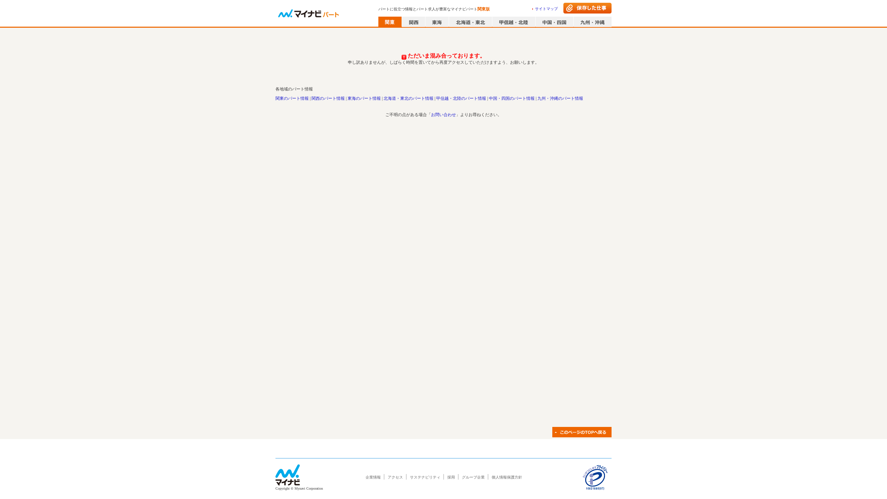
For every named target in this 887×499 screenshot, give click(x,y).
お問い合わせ (443, 114)
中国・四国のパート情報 (512, 98)
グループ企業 (473, 477)
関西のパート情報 (328, 98)
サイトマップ (546, 9)
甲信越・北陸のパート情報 (461, 98)
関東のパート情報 (292, 98)
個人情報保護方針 (507, 477)
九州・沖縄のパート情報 (560, 98)
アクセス (395, 477)
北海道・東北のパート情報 (408, 98)
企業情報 (373, 477)
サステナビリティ (425, 477)
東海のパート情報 (364, 98)
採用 (451, 477)
